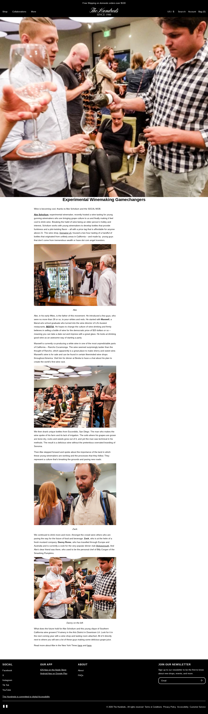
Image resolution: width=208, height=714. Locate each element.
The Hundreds (119, 707)
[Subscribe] (201, 681)
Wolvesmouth (102, 546)
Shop (4, 11)
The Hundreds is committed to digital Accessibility (26, 696)
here (80, 645)
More (33, 11)
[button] (202, 11)
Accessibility (183, 707)
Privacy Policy (169, 707)
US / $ (170, 11)
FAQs (80, 675)
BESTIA (50, 326)
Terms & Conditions (153, 707)
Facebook (7, 670)
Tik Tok (5, 685)
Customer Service (198, 707)
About (81, 670)
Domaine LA (65, 233)
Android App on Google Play (53, 673)
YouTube (6, 690)
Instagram (7, 680)
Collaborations (19, 11)
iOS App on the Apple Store (53, 670)
